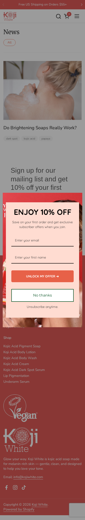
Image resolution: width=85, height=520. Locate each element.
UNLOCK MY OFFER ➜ (42, 276)
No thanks (42, 295)
